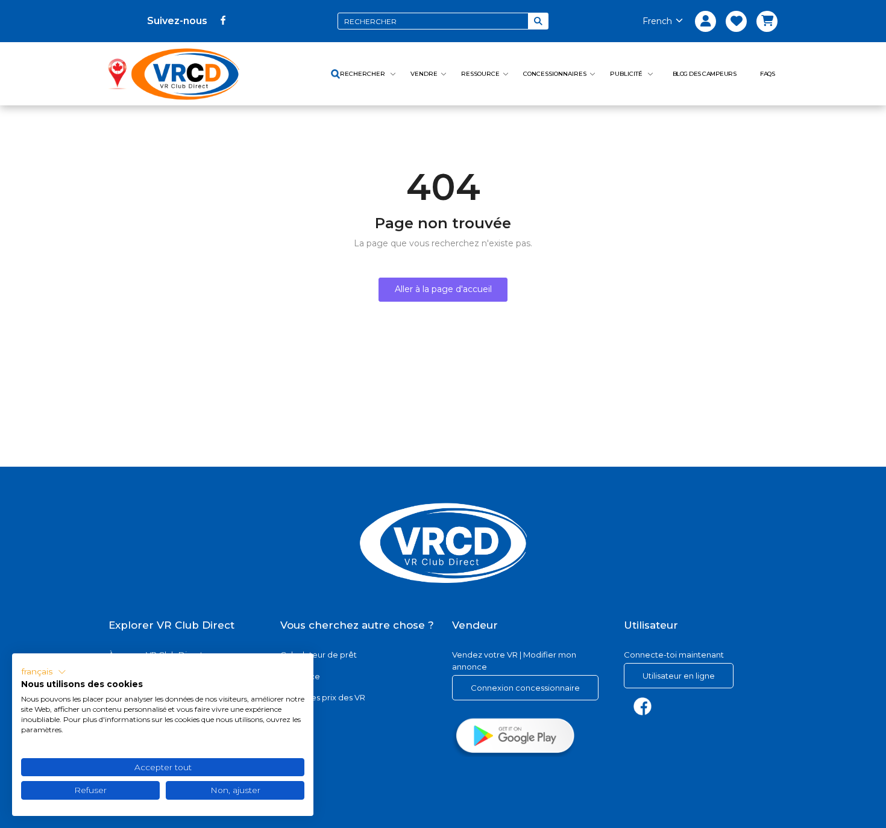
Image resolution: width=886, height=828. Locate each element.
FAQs (767, 74)
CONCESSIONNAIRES (554, 74)
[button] (43, 672)
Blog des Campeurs (705, 74)
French (657, 21)
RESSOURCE (480, 74)
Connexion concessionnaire (525, 688)
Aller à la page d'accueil (443, 289)
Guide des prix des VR (322, 697)
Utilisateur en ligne (679, 675)
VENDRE (424, 74)
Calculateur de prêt (318, 654)
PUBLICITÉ (627, 74)
